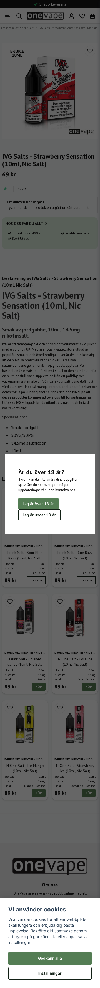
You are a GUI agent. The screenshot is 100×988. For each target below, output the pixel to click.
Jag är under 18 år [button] (39, 515)
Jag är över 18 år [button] (38, 503)
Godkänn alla (50, 958)
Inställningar (50, 973)
